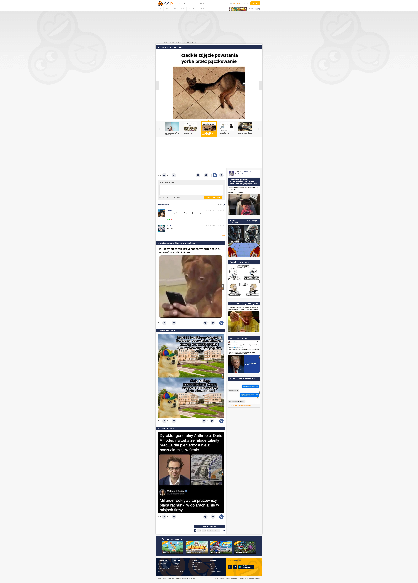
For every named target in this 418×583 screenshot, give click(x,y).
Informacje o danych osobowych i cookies (215, 571)
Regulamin (213, 566)
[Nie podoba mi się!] (176, 175)
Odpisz (223, 220)
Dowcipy (191, 9)
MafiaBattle (177, 564)
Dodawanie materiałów (197, 568)
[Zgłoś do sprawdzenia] (221, 175)
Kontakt (212, 563)
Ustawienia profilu (196, 569)
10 (218, 530)
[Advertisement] (209, 153)
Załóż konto (245, 3)
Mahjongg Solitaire (162, 571)
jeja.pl (159, 42)
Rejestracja (195, 564)
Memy (174, 9)
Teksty (159, 564)
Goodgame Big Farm (179, 571)
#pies (240, 174)
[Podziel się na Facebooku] (215, 175)
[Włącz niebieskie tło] (259, 8)
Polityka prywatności (215, 568)
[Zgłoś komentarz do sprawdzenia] (221, 210)
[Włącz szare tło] (258, 8)
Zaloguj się (236, 3)
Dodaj (255, 3)
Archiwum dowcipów (163, 568)
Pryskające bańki (162, 570)
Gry (167, 9)
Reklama (212, 564)
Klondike (176, 568)
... (221, 530)
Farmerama (177, 563)
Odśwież (219, 205)
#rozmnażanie (246, 174)
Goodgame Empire (179, 570)
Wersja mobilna (162, 563)
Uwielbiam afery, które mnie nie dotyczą (176, 243)
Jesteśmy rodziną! (166, 428)
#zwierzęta (254, 174)
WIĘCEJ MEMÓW (209, 526)
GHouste (170, 210)
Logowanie (194, 566)
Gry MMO (177, 561)
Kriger (169, 225)
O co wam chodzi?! (166, 330)
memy (166, 42)
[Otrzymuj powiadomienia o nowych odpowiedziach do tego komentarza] (223, 210)
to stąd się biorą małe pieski (186, 42)
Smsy (159, 566)
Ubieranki (202, 9)
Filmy (182, 9)
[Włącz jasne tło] (256, 8)
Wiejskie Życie (178, 566)
